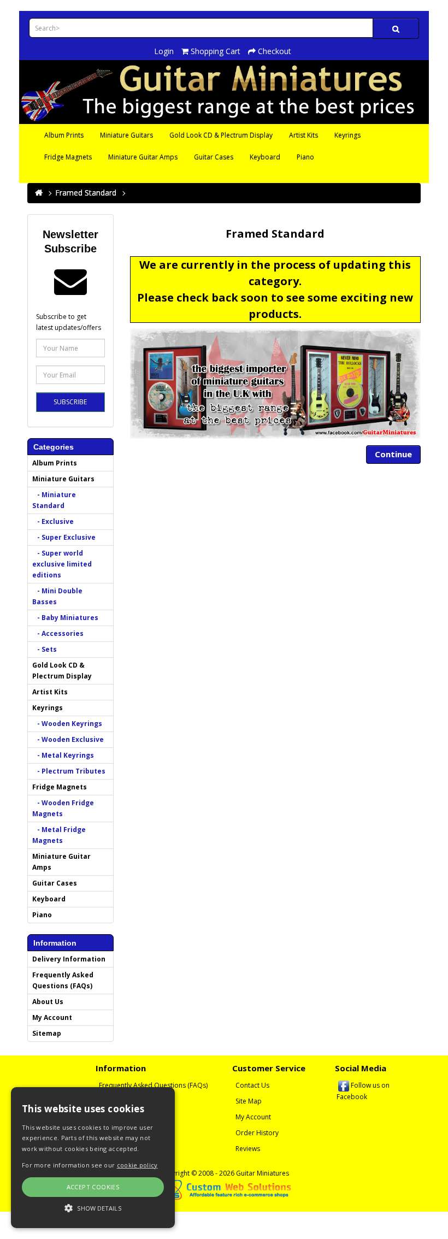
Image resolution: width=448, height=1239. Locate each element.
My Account (52, 1017)
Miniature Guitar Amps (143, 157)
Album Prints (64, 135)
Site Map (248, 1101)
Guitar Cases (213, 157)
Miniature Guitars (126, 135)
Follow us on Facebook (363, 1091)
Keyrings (347, 135)
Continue (393, 454)
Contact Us (252, 1085)
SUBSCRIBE (70, 401)
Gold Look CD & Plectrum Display (221, 135)
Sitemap (46, 1033)
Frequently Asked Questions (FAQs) (62, 980)
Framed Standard (85, 192)
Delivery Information (68, 959)
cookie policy (137, 1165)
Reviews (247, 1148)
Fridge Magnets (68, 157)
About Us (47, 1001)
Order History (257, 1132)
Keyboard (265, 157)
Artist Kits (303, 135)
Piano (305, 157)
